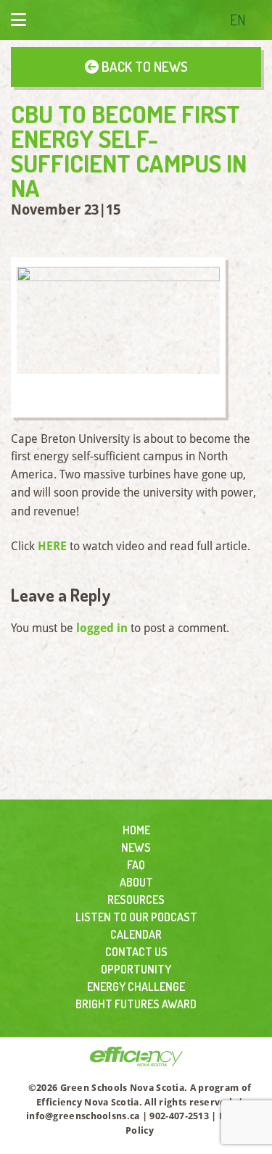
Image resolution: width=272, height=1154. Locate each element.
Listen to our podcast (136, 917)
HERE (52, 546)
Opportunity (136, 969)
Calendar (136, 934)
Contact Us (136, 952)
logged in (102, 628)
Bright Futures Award (136, 1004)
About (136, 882)
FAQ (136, 865)
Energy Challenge (136, 986)
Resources (136, 899)
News (136, 847)
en (238, 19)
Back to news (143, 66)
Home (136, 830)
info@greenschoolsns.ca (83, 1116)
